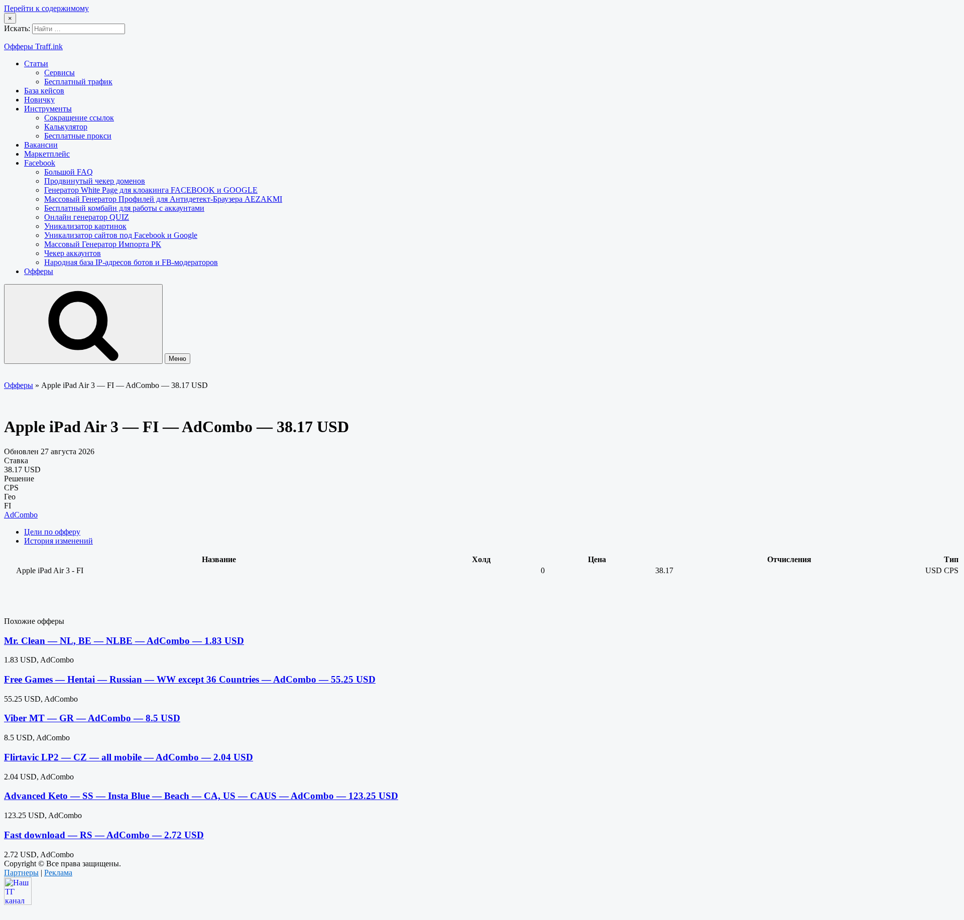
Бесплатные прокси (77, 136)
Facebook (39, 163)
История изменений (58, 541)
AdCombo (21, 514)
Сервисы (59, 72)
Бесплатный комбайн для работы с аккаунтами (124, 208)
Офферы (38, 271)
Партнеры (21, 872)
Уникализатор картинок (85, 226)
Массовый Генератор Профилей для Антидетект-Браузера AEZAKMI (163, 199)
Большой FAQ (68, 172)
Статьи (36, 63)
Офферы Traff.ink (33, 46)
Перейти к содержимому (46, 8)
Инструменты (48, 108)
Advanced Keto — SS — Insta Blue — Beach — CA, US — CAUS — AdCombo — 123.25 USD (201, 796)
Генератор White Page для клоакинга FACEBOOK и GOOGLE (151, 190)
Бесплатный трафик (78, 81)
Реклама (58, 872)
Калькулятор (65, 126)
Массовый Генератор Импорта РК (102, 244)
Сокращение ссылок (79, 117)
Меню (177, 358)
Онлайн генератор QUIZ (86, 217)
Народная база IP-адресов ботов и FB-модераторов (131, 262)
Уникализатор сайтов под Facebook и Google (120, 235)
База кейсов (44, 90)
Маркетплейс (47, 154)
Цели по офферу (52, 532)
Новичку (39, 99)
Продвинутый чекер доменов (94, 181)
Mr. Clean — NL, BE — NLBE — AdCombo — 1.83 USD (124, 640)
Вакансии (41, 145)
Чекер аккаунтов (72, 253)
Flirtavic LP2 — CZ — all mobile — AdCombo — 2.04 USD (128, 757)
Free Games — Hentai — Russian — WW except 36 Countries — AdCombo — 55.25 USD (190, 679)
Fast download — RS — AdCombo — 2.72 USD (104, 835)
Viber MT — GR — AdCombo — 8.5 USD (92, 718)
